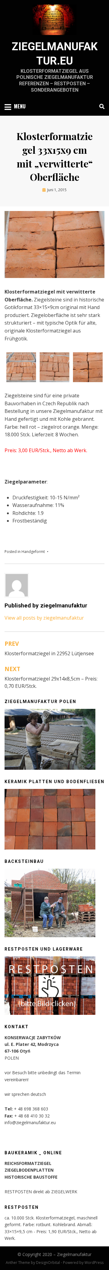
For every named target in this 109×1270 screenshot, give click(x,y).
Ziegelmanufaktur (74, 1254)
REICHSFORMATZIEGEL (28, 1163)
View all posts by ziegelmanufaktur (44, 617)
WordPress (94, 1262)
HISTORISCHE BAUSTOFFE (31, 1177)
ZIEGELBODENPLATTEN (29, 1170)
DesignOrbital (48, 1262)
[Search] (100, 106)
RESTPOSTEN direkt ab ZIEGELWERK (41, 1191)
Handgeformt (33, 551)
